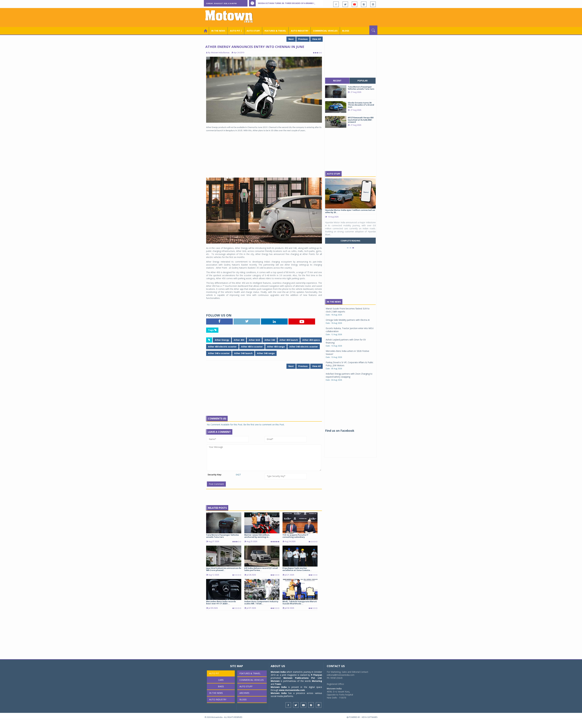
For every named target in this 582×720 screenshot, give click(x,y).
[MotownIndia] (231, 16)
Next (291, 39)
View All (316, 39)
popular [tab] (363, 80)
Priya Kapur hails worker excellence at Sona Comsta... (297, 569)
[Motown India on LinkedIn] (373, 4)
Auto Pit (214, 673)
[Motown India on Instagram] (363, 4)
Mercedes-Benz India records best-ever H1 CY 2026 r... (221, 602)
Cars (221, 679)
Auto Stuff (253, 30)
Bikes (221, 686)
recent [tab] (337, 80)
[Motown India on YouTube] (354, 4)
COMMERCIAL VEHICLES (325, 30)
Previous (303, 39)
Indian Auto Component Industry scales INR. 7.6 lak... (261, 602)
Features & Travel (275, 30)
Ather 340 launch (243, 353)
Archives (244, 692)
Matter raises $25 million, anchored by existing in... (257, 535)
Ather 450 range (276, 346)
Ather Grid (254, 339)
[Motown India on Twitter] (345, 4)
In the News (218, 30)
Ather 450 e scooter (252, 346)
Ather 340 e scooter (219, 353)
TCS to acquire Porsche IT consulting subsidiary (295, 535)
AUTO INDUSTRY (299, 30)
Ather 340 (269, 339)
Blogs (345, 30)
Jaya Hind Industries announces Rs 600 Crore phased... (223, 569)
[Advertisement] (322, 17)
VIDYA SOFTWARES (369, 717)
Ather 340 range (266, 353)
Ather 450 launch (288, 339)
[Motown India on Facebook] (336, 4)
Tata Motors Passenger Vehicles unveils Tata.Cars (222, 535)
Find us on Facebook (339, 431)
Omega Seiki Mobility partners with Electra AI (348, 319)
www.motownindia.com (292, 690)
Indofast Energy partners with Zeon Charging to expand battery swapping (349, 375)
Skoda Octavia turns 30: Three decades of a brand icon (288, 3)
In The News (334, 301)
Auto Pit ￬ (236, 30)
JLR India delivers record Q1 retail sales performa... (261, 569)
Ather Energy (222, 339)
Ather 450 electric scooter (222, 346)
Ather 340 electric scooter (303, 346)
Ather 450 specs (311, 339)
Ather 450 (239, 339)
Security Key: (215, 474)
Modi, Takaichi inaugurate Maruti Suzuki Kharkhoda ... (300, 602)
